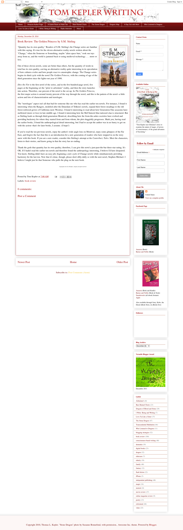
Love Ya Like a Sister (26, 29)
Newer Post (24, 262)
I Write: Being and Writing (145, 412)
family (138, 464)
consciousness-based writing (146, 440)
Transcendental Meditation (145, 424)
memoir (138, 488)
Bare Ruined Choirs (80, 24)
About (79, 29)
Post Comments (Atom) (79, 272)
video (138, 508)
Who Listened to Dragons (153, 24)
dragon (138, 452)
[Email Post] (56, 176)
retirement (139, 504)
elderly (138, 460)
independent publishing (144, 480)
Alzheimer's (140, 401)
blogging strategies (142, 432)
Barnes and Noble (142, 252)
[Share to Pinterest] (70, 177)
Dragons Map (114, 24)
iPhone (138, 476)
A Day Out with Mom (131, 24)
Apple (138, 297)
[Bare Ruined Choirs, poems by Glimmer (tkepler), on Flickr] (150, 244)
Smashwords (140, 295)
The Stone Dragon (98, 24)
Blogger (152, 524)
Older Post (122, 262)
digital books (140, 448)
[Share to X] (65, 177)
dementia (139, 444)
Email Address (143, 152)
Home (20, 24)
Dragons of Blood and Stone (146, 408)
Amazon (139, 249)
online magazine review (144, 496)
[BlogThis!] (63, 177)
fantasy (138, 468)
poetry (138, 500)
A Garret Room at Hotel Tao (58, 24)
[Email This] (61, 177)
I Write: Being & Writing (47, 29)
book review (30, 180)
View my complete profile (154, 198)
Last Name (141, 167)
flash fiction (140, 472)
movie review (141, 492)
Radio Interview (66, 29)
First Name (141, 160)
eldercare (139, 456)
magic (138, 484)
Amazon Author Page (35, 24)
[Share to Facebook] (68, 177)
